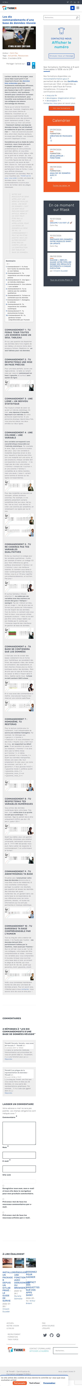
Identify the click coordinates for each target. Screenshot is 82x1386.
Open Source (48, 1326)
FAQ (43, 1323)
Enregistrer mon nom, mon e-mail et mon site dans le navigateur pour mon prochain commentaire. (18, 1191)
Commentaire (10, 1117)
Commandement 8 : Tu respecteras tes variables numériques (17, 306)
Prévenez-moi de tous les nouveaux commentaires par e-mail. (17, 1204)
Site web (7, 1175)
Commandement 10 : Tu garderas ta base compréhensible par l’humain (19, 317)
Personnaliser (49, 1383)
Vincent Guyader (60, 271)
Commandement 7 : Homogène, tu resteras (18, 301)
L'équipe (46, 1328)
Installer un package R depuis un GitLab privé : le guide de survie (8, 1286)
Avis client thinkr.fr (67, 1372)
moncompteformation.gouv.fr (56, 79)
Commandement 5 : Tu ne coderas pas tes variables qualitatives (17, 291)
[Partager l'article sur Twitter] (33, 63)
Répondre (8, 1059)
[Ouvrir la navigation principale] (77, 8)
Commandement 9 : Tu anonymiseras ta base (16, 312)
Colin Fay (14, 53)
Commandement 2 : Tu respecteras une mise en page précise (19, 275)
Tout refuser (34, 1383)
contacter (25, 989)
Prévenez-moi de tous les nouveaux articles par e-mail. (16, 1216)
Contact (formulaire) (40, 1349)
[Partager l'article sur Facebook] (28, 63)
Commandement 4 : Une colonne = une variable (19, 285)
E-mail (7, 1161)
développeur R (53, 101)
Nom (6, 1147)
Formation (13, 1337)
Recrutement (14, 1334)
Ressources (23, 56)
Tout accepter (20, 1383)
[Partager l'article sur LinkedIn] (33, 67)
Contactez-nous (51, 103)
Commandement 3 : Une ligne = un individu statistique (19, 281)
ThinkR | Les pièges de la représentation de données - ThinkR (16, 1073)
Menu (6, 2)
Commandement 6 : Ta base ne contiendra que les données (19, 296)
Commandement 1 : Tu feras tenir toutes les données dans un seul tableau (18, 269)
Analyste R (51, 96)
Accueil (10, 1323)
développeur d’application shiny (60, 98)
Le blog (10, 1328)
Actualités (12, 56)
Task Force (13, 1339)
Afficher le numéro (61, 44)
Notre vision (13, 1326)
